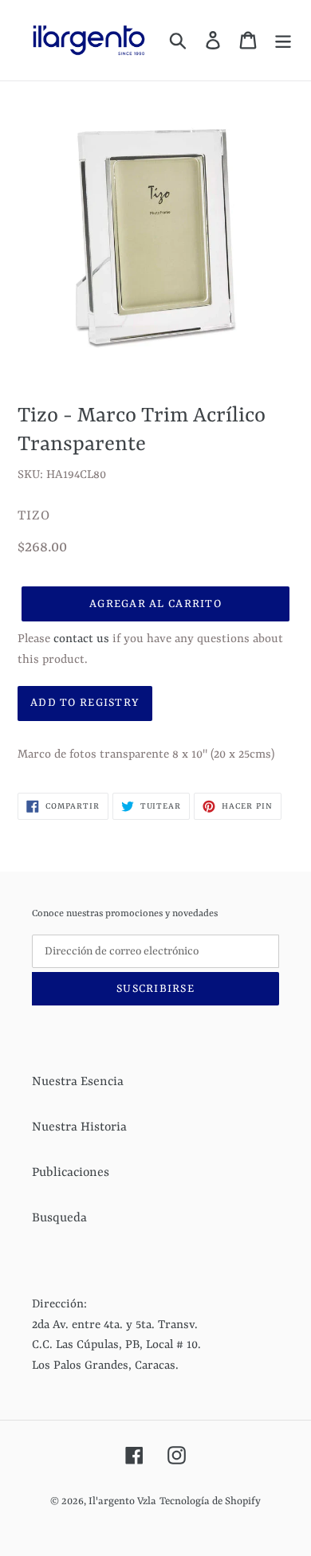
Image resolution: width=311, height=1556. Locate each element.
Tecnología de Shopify (210, 1501)
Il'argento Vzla (122, 1501)
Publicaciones (70, 1173)
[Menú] (283, 40)
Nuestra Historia (79, 1127)
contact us (81, 639)
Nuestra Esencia (78, 1082)
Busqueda (59, 1218)
